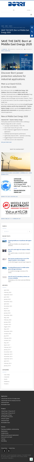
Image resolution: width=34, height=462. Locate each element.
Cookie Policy (12, 448)
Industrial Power (5, 402)
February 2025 (7, 292)
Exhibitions (7, 50)
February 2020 (7, 320)
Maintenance (4, 431)
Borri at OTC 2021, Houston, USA (9, 196)
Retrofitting (3, 441)
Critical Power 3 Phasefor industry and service (7, 415)
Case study (7, 374)
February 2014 (7, 363)
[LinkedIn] (9, 451)
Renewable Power (5, 404)
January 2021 (7, 313)
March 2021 (7, 310)
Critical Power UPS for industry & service (10, 400)
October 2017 (7, 340)
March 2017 (7, 345)
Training (3, 439)
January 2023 (7, 299)
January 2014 (7, 365)
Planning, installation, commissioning (10, 429)
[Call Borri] (32, 31)
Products (6, 384)
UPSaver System (5, 418)
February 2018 (7, 338)
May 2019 (6, 329)
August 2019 (7, 326)
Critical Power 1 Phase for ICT (8, 411)
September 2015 (8, 354)
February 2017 (7, 347)
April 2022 (6, 304)
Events (2, 50)
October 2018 (7, 333)
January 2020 (7, 322)
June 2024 (6, 297)
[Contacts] (32, 27)
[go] (30, 231)
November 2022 (8, 301)
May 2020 (6, 317)
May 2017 (6, 342)
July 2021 (6, 308)
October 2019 (7, 324)
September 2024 (8, 294)
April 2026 (6, 290)
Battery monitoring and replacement (10, 435)
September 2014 (8, 358)
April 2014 (6, 361)
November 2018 (8, 331)
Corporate (6, 377)
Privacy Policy (4, 448)
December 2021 (8, 306)
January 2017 (7, 349)
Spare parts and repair (6, 437)
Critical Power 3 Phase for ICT (8, 413)
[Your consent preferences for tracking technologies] (31, 459)
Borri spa (5, 49)
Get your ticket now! (6, 142)
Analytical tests (4, 433)
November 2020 (8, 315)
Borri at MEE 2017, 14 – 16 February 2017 (11, 218)
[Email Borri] (32, 35)
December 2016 (8, 352)
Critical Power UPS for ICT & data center (10, 398)
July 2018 (6, 336)
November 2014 (8, 356)
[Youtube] (4, 451)
